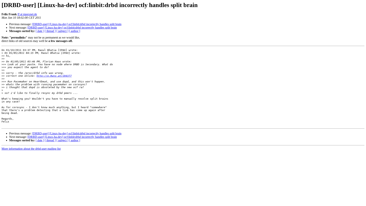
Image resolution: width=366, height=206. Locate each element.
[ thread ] (50, 31)
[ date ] (40, 31)
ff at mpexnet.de (27, 14)
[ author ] (74, 31)
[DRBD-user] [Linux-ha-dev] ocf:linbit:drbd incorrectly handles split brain (76, 24)
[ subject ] (62, 31)
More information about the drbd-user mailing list (31, 148)
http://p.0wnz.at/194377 (54, 75)
